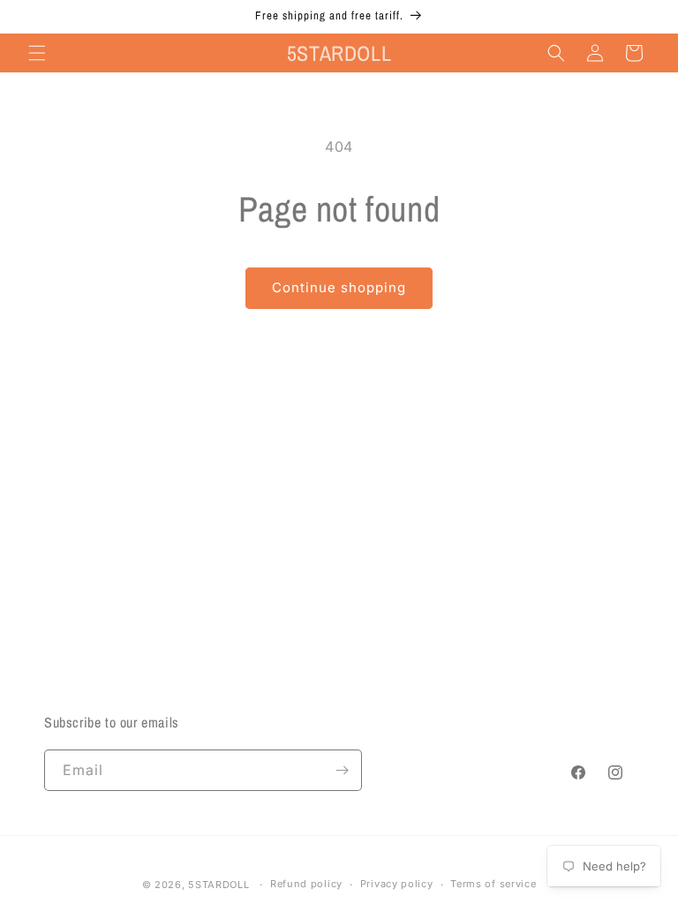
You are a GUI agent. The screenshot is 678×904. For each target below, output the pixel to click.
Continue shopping (339, 287)
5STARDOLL (218, 884)
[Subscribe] (341, 770)
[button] (37, 53)
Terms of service (493, 884)
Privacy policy (396, 884)
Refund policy (306, 884)
